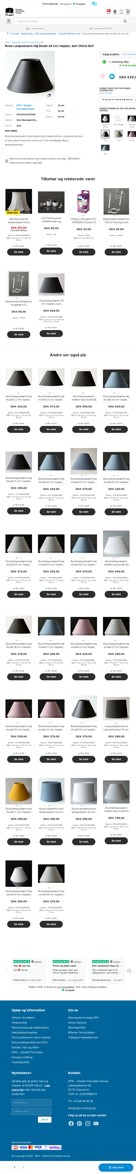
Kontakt (74, 1073)
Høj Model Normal (69, 34)
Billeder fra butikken (81, 1032)
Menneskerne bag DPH (83, 1017)
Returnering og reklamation (30, 1027)
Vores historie (77, 1022)
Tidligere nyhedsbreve (83, 1037)
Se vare (18, 252)
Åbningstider (77, 1027)
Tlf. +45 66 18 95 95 (80, 1101)
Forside (14, 34)
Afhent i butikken (23, 1017)
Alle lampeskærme (45, 34)
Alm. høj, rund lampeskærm (8, 33)
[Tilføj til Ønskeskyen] (112, 76)
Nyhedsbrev (21, 1073)
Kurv (128, 14)
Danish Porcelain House (19, 11)
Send (44, 1119)
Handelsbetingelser (25, 1032)
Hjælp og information (28, 1010)
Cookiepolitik (20, 1062)
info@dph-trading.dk (82, 1108)
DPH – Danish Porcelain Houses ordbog (27, 1055)
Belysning (27, 34)
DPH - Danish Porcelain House (25, 107)
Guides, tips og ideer (25, 1047)
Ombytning (19, 1022)
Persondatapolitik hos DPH (30, 1042)
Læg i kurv (118, 1167)
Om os (73, 1010)
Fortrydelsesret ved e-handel (31, 1037)
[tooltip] (18, 221)
